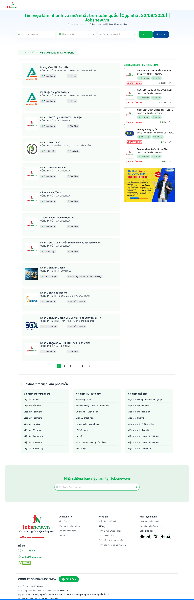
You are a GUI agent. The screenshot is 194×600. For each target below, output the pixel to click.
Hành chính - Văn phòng (87, 424)
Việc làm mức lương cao (139, 448)
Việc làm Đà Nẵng (32, 430)
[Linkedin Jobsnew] (155, 536)
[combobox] (76, 34)
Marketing (81, 448)
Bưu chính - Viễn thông (87, 411)
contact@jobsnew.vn (32, 557)
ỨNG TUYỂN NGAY (134, 83)
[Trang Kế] (90, 366)
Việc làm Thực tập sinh (139, 411)
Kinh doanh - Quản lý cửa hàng (91, 442)
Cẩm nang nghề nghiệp (69, 526)
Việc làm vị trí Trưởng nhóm (141, 424)
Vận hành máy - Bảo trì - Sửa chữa (92, 405)
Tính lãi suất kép (106, 535)
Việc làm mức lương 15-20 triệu (143, 442)
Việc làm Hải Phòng (33, 418)
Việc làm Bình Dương (33, 448)
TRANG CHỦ (28, 52)
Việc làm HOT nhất (108, 521)
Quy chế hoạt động (68, 530)
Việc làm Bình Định (33, 442)
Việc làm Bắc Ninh (32, 405)
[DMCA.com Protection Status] (24, 562)
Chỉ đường (71, 579)
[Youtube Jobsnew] (168, 536)
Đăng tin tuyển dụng (149, 521)
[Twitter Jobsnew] (148, 536)
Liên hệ (62, 535)
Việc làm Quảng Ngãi (34, 436)
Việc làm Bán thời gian (138, 405)
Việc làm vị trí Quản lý (138, 430)
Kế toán (79, 436)
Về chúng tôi (64, 521)
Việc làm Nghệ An (32, 424)
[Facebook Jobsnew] (142, 536)
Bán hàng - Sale (83, 399)
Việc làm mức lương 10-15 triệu (143, 436)
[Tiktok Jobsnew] (162, 536)
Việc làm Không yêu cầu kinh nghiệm (145, 399)
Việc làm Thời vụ (136, 418)
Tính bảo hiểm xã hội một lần (112, 545)
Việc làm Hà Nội (31, 399)
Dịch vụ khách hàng (85, 418)
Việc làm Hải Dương (33, 411)
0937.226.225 (29, 550)
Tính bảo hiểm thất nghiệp (111, 540)
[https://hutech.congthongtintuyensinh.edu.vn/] (149, 185)
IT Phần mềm (82, 430)
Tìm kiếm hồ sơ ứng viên (151, 526)
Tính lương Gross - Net (110, 531)
